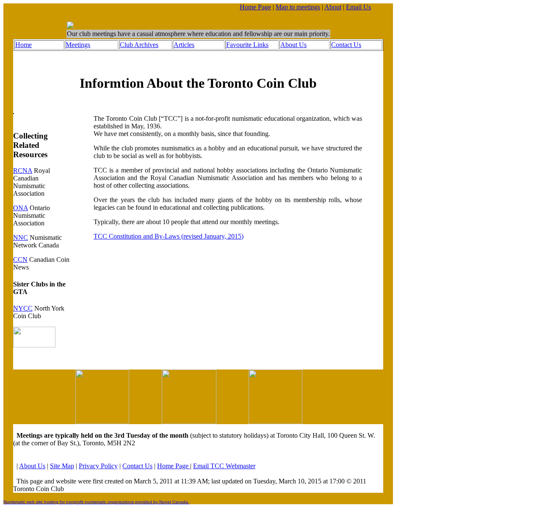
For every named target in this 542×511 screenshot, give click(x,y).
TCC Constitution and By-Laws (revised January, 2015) (168, 236)
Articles (184, 44)
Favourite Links (247, 44)
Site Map (62, 465)
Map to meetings (298, 7)
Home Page (255, 7)
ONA (20, 207)
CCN (20, 259)
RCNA (22, 170)
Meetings (78, 44)
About (332, 7)
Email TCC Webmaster (224, 465)
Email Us (358, 7)
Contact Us (346, 44)
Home (23, 44)
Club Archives (139, 44)
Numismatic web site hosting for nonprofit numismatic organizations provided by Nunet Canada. (96, 502)
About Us (293, 44)
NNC (20, 237)
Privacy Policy (98, 465)
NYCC (23, 308)
